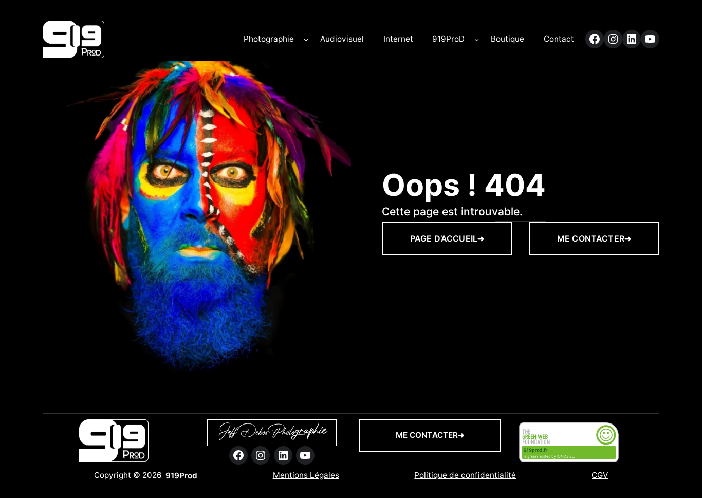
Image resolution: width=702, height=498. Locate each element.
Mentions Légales (306, 475)
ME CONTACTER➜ (594, 238)
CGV (600, 475)
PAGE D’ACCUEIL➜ (447, 238)
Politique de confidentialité (465, 475)
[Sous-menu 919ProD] (476, 39)
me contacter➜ (430, 435)
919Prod (181, 476)
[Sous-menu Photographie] (306, 39)
